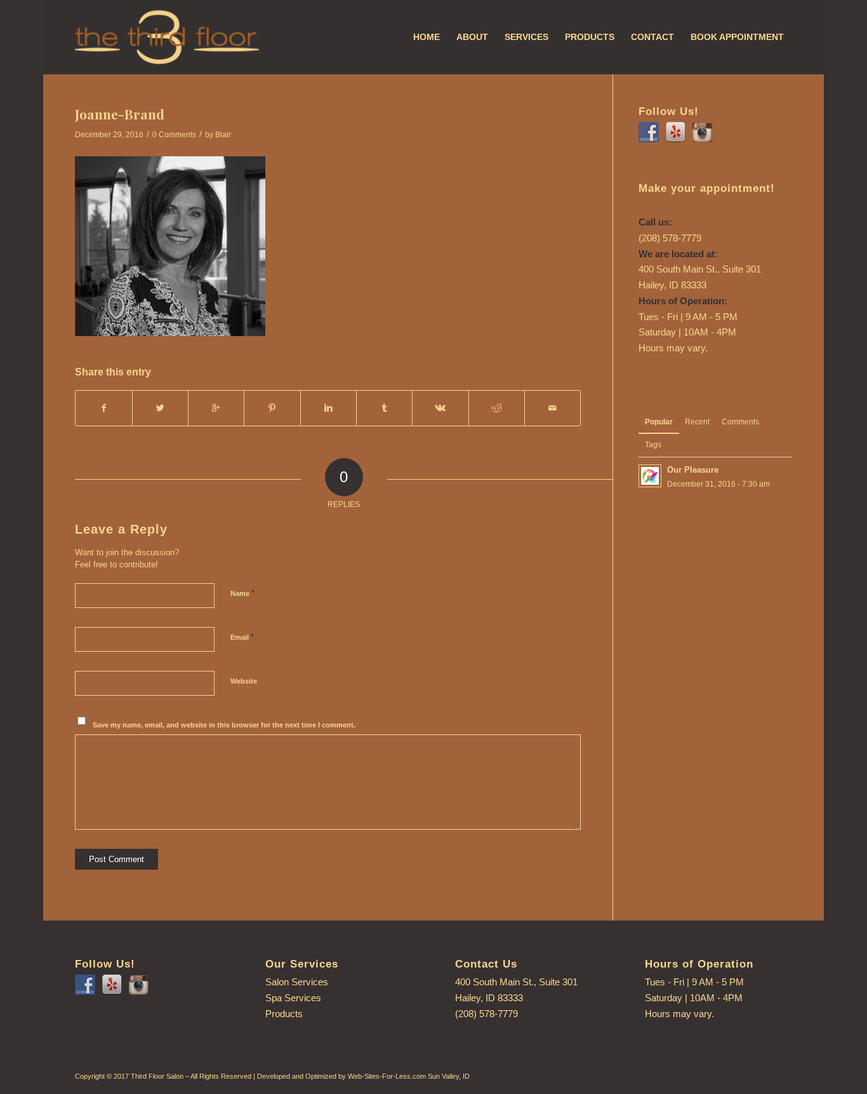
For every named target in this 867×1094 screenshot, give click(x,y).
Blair (223, 134)
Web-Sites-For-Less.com (387, 1076)
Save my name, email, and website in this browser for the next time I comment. (224, 725)
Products (284, 1013)
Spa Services (293, 997)
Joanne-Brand (119, 114)
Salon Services (296, 981)
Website (243, 681)
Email (242, 637)
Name (242, 593)
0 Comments (174, 134)
